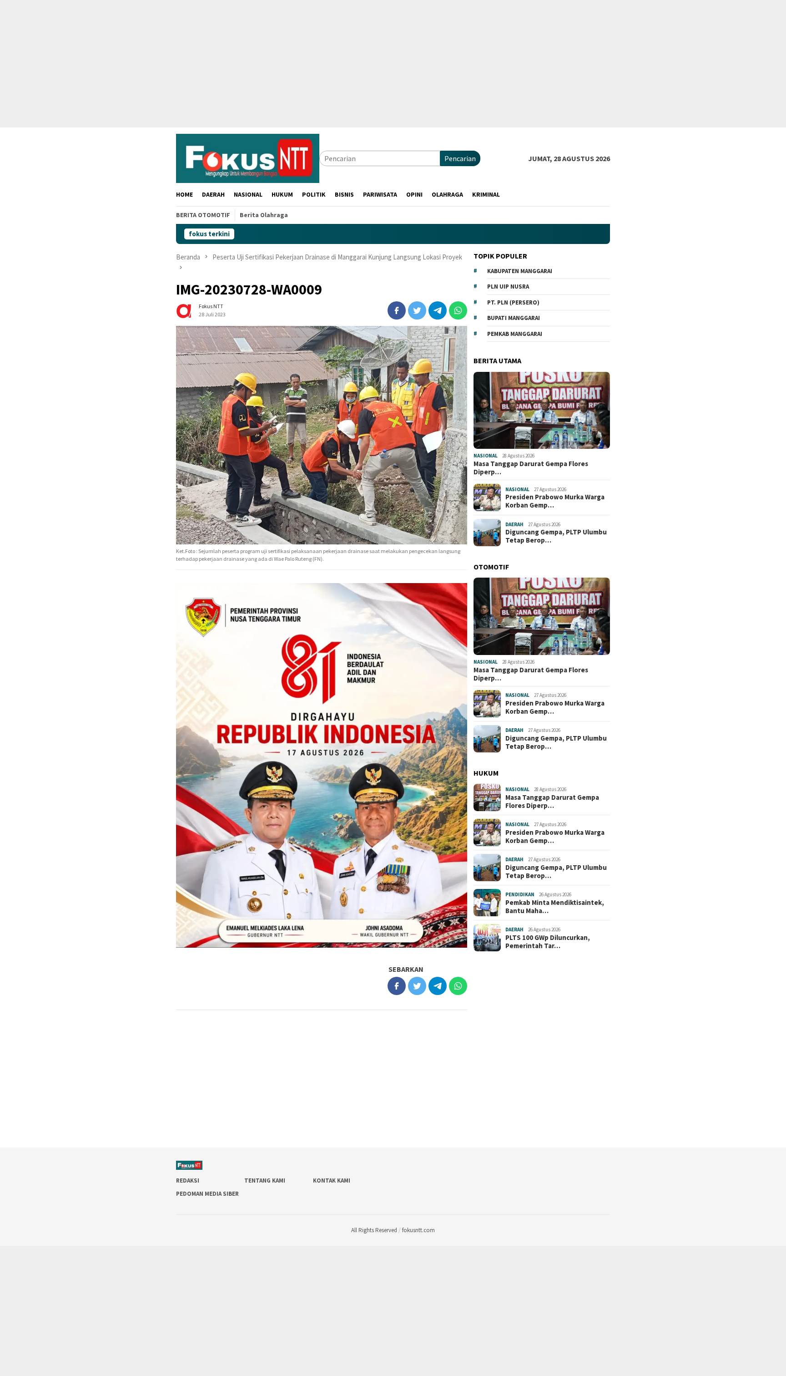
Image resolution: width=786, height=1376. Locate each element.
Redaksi (187, 1180)
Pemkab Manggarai (514, 334)
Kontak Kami (331, 1180)
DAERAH (514, 524)
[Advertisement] (273, 63)
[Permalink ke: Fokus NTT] (185, 309)
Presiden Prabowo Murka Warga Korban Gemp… (555, 501)
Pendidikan (519, 894)
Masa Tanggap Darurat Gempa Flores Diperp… (531, 468)
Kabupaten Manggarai (519, 271)
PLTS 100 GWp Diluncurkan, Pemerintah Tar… (547, 942)
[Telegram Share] (437, 310)
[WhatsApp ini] (458, 310)
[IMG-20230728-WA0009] (321, 435)
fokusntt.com (418, 1230)
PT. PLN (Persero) (513, 302)
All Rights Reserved (374, 1230)
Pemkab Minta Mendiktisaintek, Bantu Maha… (554, 907)
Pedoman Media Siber (207, 1194)
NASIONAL (486, 455)
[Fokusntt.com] (247, 157)
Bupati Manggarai (513, 318)
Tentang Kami (264, 1180)
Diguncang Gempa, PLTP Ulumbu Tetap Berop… (556, 536)
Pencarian (460, 158)
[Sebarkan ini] (397, 310)
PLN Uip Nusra (508, 286)
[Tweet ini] (417, 310)
